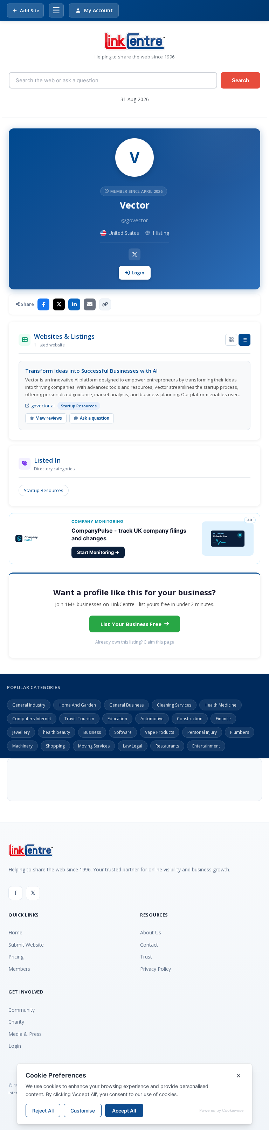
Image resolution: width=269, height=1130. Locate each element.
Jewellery (21, 732)
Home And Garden (77, 705)
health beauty (56, 732)
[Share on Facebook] (43, 304)
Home (15, 932)
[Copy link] (105, 304)
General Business (126, 705)
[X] (134, 254)
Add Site (29, 10)
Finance (223, 719)
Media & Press (25, 1034)
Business (92, 732)
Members (19, 969)
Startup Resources (43, 490)
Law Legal (132, 746)
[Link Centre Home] (134, 41)
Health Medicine (220, 705)
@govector (134, 220)
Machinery (22, 746)
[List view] (244, 340)
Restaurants (167, 746)
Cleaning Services (174, 705)
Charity (16, 1021)
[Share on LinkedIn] (74, 304)
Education (117, 719)
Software (123, 732)
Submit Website (26, 944)
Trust (146, 956)
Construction (189, 719)
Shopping (55, 746)
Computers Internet (31, 719)
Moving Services (94, 746)
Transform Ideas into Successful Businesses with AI (91, 370)
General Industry (28, 705)
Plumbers (239, 732)
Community (21, 1009)
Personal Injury (202, 732)
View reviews (49, 418)
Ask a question (94, 418)
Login (138, 272)
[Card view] (231, 340)
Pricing (15, 956)
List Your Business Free (131, 623)
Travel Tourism (79, 719)
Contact (149, 944)
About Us (150, 932)
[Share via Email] (90, 304)
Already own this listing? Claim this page (134, 642)
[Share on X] (59, 304)
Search (240, 80)
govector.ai (43, 405)
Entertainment (206, 746)
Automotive (152, 719)
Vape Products (159, 732)
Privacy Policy (155, 969)
